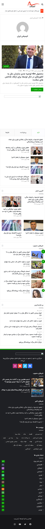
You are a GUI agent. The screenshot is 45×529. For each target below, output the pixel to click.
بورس (40, 510)
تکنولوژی (39, 506)
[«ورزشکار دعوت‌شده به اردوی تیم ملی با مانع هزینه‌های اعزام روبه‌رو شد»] (37, 180)
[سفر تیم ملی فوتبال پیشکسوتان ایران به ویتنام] (37, 393)
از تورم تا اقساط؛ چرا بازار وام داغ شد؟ (17, 167)
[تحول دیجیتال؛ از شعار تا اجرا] (37, 160)
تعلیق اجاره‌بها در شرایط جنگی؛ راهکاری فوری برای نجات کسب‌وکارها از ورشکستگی (25, 140)
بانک (24, 434)
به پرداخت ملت (25, 438)
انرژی (40, 492)
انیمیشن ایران (22, 36)
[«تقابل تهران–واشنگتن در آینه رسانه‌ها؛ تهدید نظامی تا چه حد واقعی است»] (37, 151)
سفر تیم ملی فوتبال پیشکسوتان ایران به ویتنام (16, 390)
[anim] (34, 4)
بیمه (17, 438)
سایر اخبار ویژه (38, 461)
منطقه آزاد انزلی (29, 445)
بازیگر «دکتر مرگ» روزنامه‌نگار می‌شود (18, 290)
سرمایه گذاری (38, 442)
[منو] (3, 5)
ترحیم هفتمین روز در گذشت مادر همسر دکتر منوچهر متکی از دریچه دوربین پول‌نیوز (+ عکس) (16, 381)
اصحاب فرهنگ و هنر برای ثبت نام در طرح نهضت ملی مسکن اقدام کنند (17, 272)
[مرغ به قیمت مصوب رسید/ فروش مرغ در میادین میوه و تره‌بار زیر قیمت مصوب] (37, 284)
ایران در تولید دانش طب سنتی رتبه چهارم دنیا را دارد (17, 263)
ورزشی (40, 496)
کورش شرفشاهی (37, 449)
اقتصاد (30, 434)
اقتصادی (39, 465)
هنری (40, 475)
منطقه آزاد (39, 445)
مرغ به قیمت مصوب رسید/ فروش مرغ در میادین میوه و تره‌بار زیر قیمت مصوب (17, 282)
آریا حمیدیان (38, 434)
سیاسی (40, 489)
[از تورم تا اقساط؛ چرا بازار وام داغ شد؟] (37, 170)
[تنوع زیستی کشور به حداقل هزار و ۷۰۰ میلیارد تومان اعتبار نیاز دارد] (37, 255)
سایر (41, 485)
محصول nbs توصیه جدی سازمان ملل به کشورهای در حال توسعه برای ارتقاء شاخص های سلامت (24, 77)
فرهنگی (39, 468)
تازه (38, 132)
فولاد (30, 442)
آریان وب (16, 519)
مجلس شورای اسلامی (11, 442)
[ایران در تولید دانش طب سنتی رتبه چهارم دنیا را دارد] (37, 265)
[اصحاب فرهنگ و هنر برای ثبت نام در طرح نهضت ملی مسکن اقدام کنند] (37, 274)
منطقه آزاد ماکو (18, 445)
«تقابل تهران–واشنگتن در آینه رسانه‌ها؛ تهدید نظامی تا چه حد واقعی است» (17, 148)
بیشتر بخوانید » (37, 89)
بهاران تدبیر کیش (37, 438)
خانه (40, 18)
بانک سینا (17, 434)
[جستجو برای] (42, 5)
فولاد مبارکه (23, 442)
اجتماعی (39, 472)
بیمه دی (11, 438)
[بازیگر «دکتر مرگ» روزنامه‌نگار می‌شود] (37, 294)
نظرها (7, 132)
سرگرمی (39, 503)
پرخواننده (23, 132)
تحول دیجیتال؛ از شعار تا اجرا (20, 157)
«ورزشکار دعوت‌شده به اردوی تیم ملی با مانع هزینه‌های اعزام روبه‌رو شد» (17, 177)
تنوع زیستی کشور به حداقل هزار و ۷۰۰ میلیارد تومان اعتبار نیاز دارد (18, 253)
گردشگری (27, 449)
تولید (4, 438)
